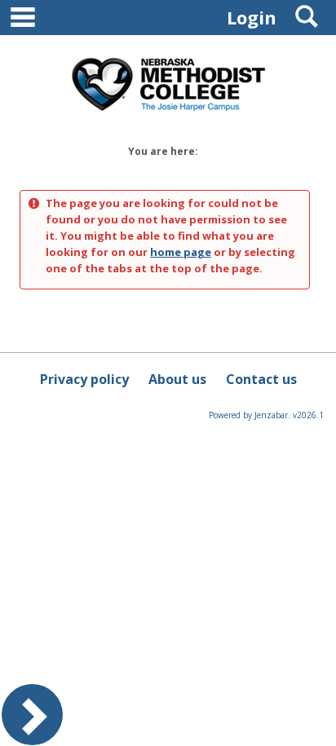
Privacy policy (84, 379)
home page (180, 252)
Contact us (261, 379)
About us (177, 379)
